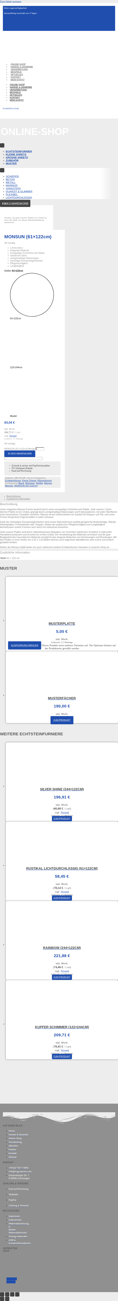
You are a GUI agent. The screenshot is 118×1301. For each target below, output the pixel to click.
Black (21, 483)
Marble (39, 483)
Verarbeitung (18, 90)
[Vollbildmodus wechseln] (7, 1294)
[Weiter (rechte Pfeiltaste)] (7, 1299)
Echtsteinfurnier (13, 480)
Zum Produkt (62, 720)
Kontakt (15, 97)
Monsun (9, 486)
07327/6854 (9, 29)
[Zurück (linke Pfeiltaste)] (2, 1299)
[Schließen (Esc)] (17, 1294)
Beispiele (15, 92)
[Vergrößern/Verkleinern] (2, 1294)
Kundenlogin (11, 109)
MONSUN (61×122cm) (26, 486)
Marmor (48, 483)
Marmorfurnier (45, 480)
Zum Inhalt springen (10, 1)
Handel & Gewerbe (21, 87)
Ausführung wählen (24, 645)
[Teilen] (12, 1294)
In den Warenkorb (20, 453)
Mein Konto (17, 80)
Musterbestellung (12, 18)
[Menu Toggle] (2, 145)
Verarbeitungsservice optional (17, 23)
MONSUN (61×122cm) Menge (19, 449)
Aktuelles (16, 95)
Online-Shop (17, 84)
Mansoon (30, 483)
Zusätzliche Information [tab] (18, 499)
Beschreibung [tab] (13, 496)
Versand (13, 436)
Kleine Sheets (29, 480)
